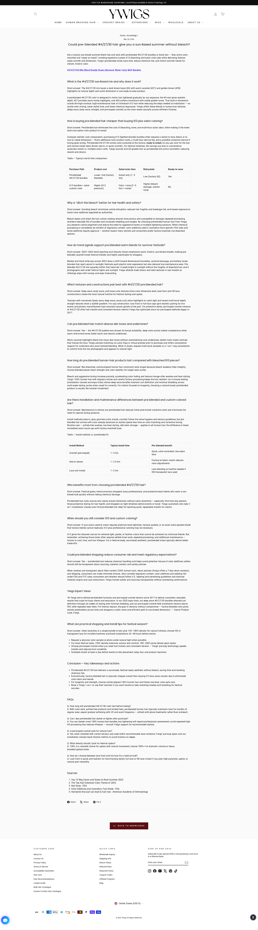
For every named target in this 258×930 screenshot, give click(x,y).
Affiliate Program (107, 879)
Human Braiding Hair (81, 22)
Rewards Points (106, 871)
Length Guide (39, 883)
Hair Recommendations (44, 879)
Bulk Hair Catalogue (42, 887)
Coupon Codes (105, 875)
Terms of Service (41, 867)
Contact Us (38, 858)
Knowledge (132, 35)
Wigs (158, 22)
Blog (101, 883)
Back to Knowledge (131, 826)
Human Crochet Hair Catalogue (47, 891)
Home (58, 22)
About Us (194, 22)
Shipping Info (105, 858)
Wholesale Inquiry (107, 854)
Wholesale (176, 22)
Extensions (140, 22)
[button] (253, 917)
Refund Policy (105, 867)
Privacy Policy (40, 863)
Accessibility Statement (44, 871)
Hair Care (38, 875)
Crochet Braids (114, 22)
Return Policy (105, 863)
